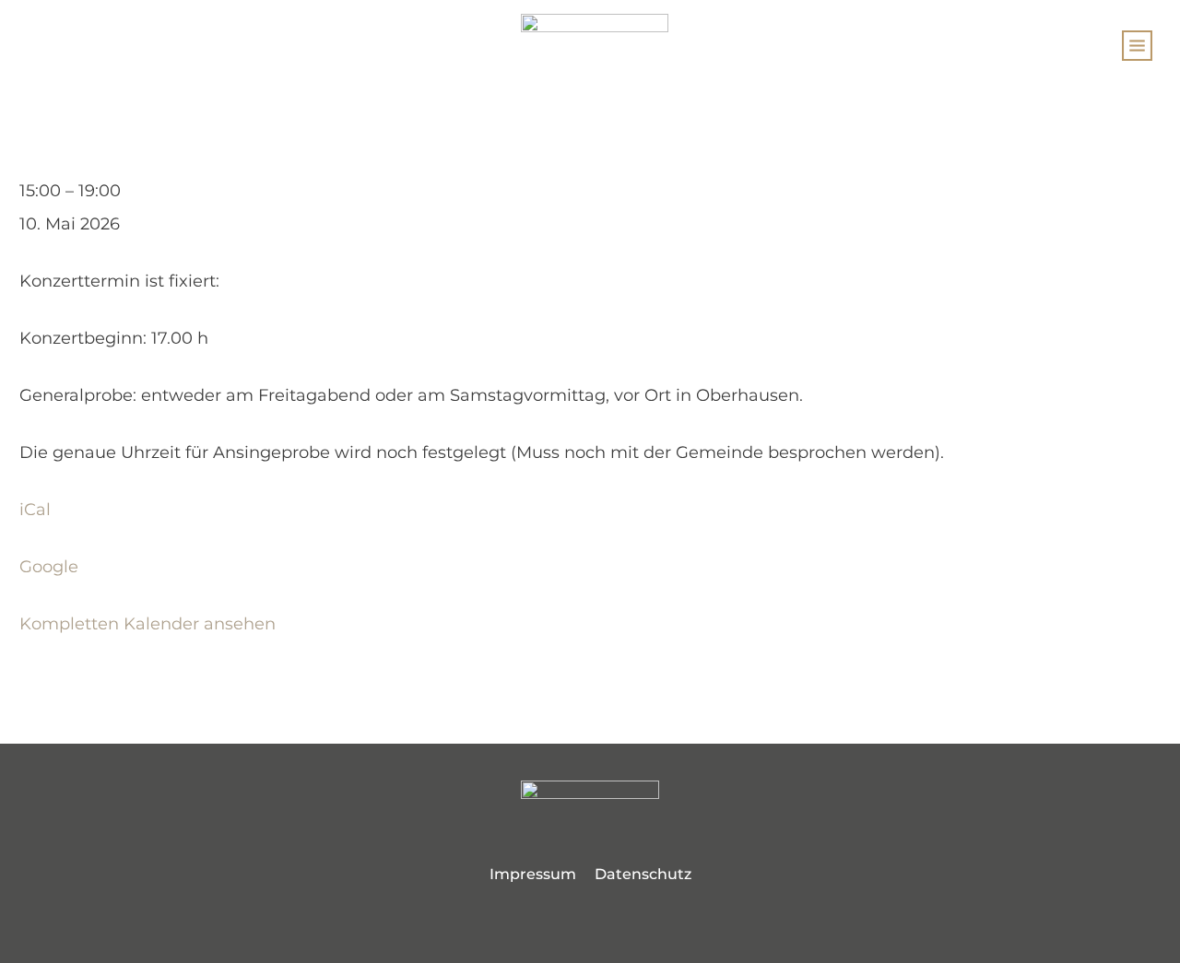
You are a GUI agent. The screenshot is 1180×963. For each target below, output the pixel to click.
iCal (35, 509)
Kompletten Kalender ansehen (147, 624)
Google (48, 567)
